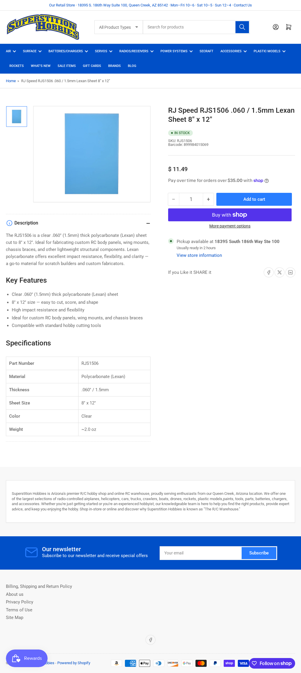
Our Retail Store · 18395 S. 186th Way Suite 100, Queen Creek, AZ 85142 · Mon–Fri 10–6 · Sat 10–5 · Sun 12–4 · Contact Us (150, 5)
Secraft (206, 51)
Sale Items (67, 66)
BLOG (132, 66)
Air (8, 51)
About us (15, 594)
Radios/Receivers (133, 51)
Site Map (14, 617)
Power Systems (174, 51)
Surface (29, 51)
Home (11, 81)
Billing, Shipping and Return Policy (39, 586)
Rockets (16, 66)
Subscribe (259, 553)
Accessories (231, 51)
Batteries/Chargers (66, 51)
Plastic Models (267, 51)
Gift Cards (92, 66)
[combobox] (196, 27)
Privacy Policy (19, 602)
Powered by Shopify (73, 663)
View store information (199, 255)
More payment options (229, 226)
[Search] (242, 27)
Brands (114, 66)
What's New (41, 66)
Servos (101, 51)
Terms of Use (19, 610)
